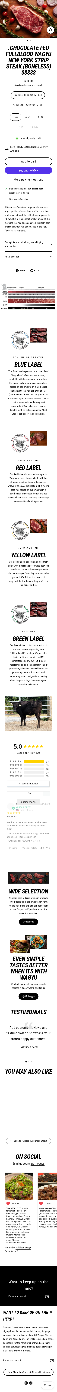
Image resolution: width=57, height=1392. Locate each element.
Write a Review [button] (30, 783)
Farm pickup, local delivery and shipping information (24, 244)
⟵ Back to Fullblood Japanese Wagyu (28, 1140)
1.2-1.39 (34, 127)
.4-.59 (15, 117)
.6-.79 (28, 117)
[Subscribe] (51, 1360)
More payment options (28, 179)
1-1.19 (20, 127)
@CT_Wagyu (28, 996)
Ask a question (12, 256)
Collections (28, 921)
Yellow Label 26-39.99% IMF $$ (27, 105)
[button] (42, 848)
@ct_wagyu (37, 1163)
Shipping (18, 85)
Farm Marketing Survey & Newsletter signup (28, 1372)
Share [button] (14, 848)
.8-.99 (40, 117)
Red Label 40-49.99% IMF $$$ (28, 95)
